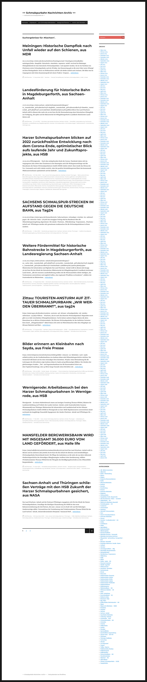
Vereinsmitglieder (37, 285)
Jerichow (33, 283)
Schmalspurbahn (75, 77)
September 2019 (104, 146)
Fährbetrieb (34, 180)
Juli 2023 (102, 64)
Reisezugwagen (59, 185)
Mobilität (77, 516)
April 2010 (103, 349)
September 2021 (104, 104)
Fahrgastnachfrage (44, 180)
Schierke (79, 185)
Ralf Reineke (28, 77)
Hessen (102, 518)
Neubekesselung (46, 184)
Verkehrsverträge (67, 518)
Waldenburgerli (104, 650)
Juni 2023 (102, 66)
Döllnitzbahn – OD (105, 500)
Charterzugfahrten (70, 177)
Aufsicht (81, 231)
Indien (102, 522)
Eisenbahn (67, 178)
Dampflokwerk (59, 77)
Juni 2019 (102, 152)
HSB (46, 182)
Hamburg (103, 509)
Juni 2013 (102, 281)
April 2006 (103, 434)
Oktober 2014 (104, 252)
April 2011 (103, 327)
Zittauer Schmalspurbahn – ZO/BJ (109, 661)
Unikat (86, 77)
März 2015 (103, 243)
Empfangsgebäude (76, 178)
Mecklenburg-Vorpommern (49, 231)
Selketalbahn (38, 187)
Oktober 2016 (104, 209)
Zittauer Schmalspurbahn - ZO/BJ (58, 329)
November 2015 (104, 229)
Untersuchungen (34, 189)
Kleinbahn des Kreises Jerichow (50, 121)
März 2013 (103, 286)
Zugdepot (66, 331)
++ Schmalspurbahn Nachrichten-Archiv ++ (49, 12)
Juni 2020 (103, 130)
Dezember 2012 (104, 291)
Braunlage (37, 177)
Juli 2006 (102, 429)
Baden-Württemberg (106, 473)
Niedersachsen (104, 566)
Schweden (103, 622)
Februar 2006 (104, 438)
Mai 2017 (102, 197)
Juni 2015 (102, 238)
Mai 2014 (102, 261)
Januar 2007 (103, 418)
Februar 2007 (104, 416)
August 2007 (103, 406)
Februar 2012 (103, 309)
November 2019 (104, 143)
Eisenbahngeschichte (75, 371)
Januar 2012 (103, 311)
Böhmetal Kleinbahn (106, 482)
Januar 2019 (103, 161)
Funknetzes (86, 180)
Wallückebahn (104, 652)
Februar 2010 (103, 352)
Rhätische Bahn (104, 597)
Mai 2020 (102, 132)
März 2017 (103, 200)
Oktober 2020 (104, 123)
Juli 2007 (102, 408)
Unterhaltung (89, 123)
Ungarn (102, 645)
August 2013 (103, 277)
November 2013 (104, 272)
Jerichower (88, 121)
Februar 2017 (103, 202)
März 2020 (103, 136)
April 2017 (103, 198)
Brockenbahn (51, 177)
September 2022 (104, 82)
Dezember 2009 (104, 356)
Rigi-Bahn (103, 600)
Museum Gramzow (105, 563)
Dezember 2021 (104, 98)
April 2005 (103, 456)
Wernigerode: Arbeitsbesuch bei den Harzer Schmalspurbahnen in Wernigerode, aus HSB (57, 391)
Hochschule (41, 182)
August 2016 (103, 213)
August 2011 (103, 320)
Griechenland (104, 507)
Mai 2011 (102, 325)
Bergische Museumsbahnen (108, 479)
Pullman (44, 185)
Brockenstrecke (59, 177)
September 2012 (104, 297)
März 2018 (103, 179)
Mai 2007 (102, 411)
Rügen (102, 604)
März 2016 (103, 222)
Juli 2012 (102, 300)
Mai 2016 (102, 218)
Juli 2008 (102, 386)
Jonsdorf (90, 329)
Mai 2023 (102, 68)
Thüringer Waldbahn (106, 638)
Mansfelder (47, 468)
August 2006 (103, 427)
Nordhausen (65, 184)
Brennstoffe (43, 177)
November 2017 (104, 186)
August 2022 (103, 84)
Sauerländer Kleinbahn (106, 615)
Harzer (47, 420)
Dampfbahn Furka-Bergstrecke (108, 497)
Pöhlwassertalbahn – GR (107, 590)
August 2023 (103, 62)
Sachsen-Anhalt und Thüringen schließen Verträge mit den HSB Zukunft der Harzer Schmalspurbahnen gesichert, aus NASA (56, 489)
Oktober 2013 (103, 273)
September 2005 (104, 447)
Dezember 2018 (104, 163)
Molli (101, 557)
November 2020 (104, 121)
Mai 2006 (102, 433)
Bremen (102, 490)
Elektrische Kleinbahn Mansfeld (109, 502)
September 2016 (104, 211)
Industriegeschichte (28, 468)
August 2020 (103, 127)
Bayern (102, 475)
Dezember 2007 (104, 399)
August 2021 (103, 105)
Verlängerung (26, 125)
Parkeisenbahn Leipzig (106, 581)
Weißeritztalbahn (27, 374)
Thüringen (73, 175)
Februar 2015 (103, 245)
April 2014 (103, 263)
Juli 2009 (102, 365)
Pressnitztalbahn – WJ (106, 595)
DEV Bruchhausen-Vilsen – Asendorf (110, 498)
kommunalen (82, 182)
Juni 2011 (102, 323)
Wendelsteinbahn (105, 656)
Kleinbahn (25, 123)
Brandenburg (104, 488)
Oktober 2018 (104, 166)
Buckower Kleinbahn (106, 491)
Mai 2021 (102, 111)
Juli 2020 (102, 129)
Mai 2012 (102, 304)
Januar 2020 (103, 139)
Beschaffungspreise (27, 177)
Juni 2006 (103, 431)
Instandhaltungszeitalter (63, 182)
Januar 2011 (103, 332)
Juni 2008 (103, 388)
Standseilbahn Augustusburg (108, 633)
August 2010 (103, 341)
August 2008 (103, 384)
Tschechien (103, 640)
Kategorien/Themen (63, 22)
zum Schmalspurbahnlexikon (46, 22)
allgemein (103, 472)
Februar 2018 (103, 180)
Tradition (82, 283)
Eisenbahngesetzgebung (29, 233)
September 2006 (104, 425)
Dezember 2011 (104, 313)
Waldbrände (48, 189)
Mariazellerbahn (104, 552)
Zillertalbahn (103, 659)
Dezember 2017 (104, 184)
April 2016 (103, 220)
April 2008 (103, 391)
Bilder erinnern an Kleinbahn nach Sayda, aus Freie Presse (53, 346)
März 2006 (103, 436)
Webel (84, 420)
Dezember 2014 (104, 248)
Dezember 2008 (104, 377)
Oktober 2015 (104, 231)
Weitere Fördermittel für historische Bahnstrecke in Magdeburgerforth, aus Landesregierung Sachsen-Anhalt (57, 249)
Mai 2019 (102, 154)
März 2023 (103, 71)
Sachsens (67, 77)
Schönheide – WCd (105, 618)
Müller (39, 184)
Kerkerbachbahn (104, 529)
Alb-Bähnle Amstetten (106, 470)
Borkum (102, 484)
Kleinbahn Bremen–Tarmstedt (108, 534)
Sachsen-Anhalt (63, 121)
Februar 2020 (104, 138)
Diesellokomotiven (49, 178)
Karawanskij (55, 420)
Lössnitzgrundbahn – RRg (107, 549)
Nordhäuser (83, 516)
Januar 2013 (103, 290)
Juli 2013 (102, 279)
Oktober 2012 (104, 295)
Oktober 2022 (104, 80)
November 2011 (104, 315)
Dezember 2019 (104, 141)
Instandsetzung (80, 121)
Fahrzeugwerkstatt (77, 180)
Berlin (102, 481)
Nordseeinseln (104, 570)
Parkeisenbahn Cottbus (106, 577)
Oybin (32, 331)
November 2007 (104, 400)
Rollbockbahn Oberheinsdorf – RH (109, 602)
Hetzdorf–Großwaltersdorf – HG (109, 520)
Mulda (33, 373)
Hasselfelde (34, 182)
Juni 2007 (103, 409)
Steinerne (45, 187)
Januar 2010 (103, 354)
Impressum (33, 22)
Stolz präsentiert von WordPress (57, 674)
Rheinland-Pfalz (104, 599)
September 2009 (104, 361)
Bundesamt (87, 231)
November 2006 (104, 422)
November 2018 (104, 164)
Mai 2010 (102, 347)
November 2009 (104, 357)
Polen (101, 591)
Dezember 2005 (104, 441)
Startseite (25, 22)
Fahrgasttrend (54, 180)
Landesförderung (34, 123)
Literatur (102, 547)
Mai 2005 (102, 454)
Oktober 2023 (104, 59)
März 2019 (103, 157)
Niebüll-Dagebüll (105, 565)
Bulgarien (103, 493)
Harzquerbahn (26, 182)
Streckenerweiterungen (54, 187)
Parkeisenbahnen (105, 584)
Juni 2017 (102, 195)
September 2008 (104, 382)
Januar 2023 (103, 75)
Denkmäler (90, 282)
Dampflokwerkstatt (27, 178)
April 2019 (103, 155)
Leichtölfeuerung (27, 184)
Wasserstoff (56, 189)
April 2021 (103, 112)
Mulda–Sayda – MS (105, 561)
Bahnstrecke (83, 282)
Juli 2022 (102, 86)
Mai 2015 (102, 239)
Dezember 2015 (104, 227)
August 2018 (103, 170)
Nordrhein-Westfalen (106, 568)
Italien (102, 525)
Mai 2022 (102, 89)
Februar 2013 (103, 288)
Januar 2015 (103, 247)
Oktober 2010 (104, 338)
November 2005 (104, 443)
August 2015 (103, 234)
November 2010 (104, 336)
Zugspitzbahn (104, 663)
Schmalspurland (54, 331)
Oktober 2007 (104, 402)
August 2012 (103, 298)
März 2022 (103, 93)
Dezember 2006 (104, 420)
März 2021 (103, 114)
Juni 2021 (102, 109)
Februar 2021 (103, 116)
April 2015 (103, 241)
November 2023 (104, 57)
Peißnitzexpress (104, 586)
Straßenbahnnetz (39, 518)
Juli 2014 (102, 257)
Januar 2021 (103, 118)
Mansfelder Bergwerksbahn (49, 466)
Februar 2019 (104, 159)
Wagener (42, 189)
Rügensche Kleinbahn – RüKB (108, 606)
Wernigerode (63, 189)
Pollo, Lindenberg (105, 593)
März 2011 (103, 329)
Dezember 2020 (104, 120)
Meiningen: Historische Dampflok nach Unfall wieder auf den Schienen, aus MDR (57, 50)
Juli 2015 (102, 236)
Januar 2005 (103, 458)
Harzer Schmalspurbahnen (53, 175)
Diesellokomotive (39, 178)
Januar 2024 (103, 53)
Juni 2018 (102, 173)
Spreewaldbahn (104, 631)
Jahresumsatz (74, 182)
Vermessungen (81, 373)
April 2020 (103, 134)
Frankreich (103, 506)
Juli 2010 (102, 343)
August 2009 (103, 363)
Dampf (53, 77)
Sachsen (47, 77)
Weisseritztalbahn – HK (106, 654)
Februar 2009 (104, 374)
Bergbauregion (72, 466)
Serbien (102, 627)
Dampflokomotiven (81, 177)
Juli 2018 (102, 172)
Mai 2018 (102, 175)
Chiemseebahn (104, 495)
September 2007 (104, 404)
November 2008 (104, 379)
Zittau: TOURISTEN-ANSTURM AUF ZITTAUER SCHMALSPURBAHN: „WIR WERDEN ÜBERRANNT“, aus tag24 (57, 302)
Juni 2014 (102, 259)
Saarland (102, 609)
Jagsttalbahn (103, 527)
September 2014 (104, 254)
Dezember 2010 (104, 334)
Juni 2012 (102, 302)
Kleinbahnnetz (26, 373)
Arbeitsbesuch (80, 419)
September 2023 (104, 61)
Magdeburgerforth (44, 123)
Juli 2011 (102, 322)
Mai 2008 (102, 390)
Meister (35, 184)
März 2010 (103, 350)
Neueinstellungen (56, 184)
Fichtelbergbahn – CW (106, 504)
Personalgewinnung (79, 184)
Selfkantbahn (104, 625)
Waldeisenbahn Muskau (106, 649)
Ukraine (102, 641)
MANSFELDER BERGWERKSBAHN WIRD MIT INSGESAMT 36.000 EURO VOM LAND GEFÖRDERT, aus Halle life (58, 439)
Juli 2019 (102, 150)
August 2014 (103, 256)
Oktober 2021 (104, 102)
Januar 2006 (103, 440)
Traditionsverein (80, 123)
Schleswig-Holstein (105, 616)
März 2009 (103, 372)
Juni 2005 (103, 452)
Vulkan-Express (104, 647)
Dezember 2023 (104, 55)
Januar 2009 (103, 375)
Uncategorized (104, 643)
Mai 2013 (102, 282)
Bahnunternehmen (83, 175)
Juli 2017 (102, 193)
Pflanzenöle (38, 185)
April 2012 (103, 306)
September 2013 (104, 275)
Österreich (103, 574)
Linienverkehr (26, 331)
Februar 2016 (104, 223)
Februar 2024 (104, 52)
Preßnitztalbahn (40, 373)
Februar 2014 (103, 266)
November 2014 (104, 250)
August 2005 (103, 449)
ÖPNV (71, 184)
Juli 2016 (102, 214)
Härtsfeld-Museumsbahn (107, 511)
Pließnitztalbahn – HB (106, 588)
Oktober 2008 (104, 381)
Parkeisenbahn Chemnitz (107, 575)
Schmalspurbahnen (28, 187)
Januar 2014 (103, 268)
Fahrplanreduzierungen (65, 180)
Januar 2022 (103, 96)
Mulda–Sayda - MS (47, 371)
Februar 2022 (104, 95)
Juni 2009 (103, 366)
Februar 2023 (104, 73)
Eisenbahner (84, 329)
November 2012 (104, 293)
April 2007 (103, 413)
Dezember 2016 (104, 205)
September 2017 (104, 189)
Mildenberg (103, 556)
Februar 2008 (104, 395)
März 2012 (103, 307)
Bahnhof (76, 282)
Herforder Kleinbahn (106, 516)
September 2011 (104, 318)
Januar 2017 (103, 204)
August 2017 (103, 191)
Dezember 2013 (104, 270)
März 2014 (103, 264)
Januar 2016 (103, 225)
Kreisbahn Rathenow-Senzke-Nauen (110, 543)
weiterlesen (75, 73)
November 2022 (104, 79)
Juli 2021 (102, 107)
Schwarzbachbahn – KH (107, 620)
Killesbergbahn (104, 531)
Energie (84, 178)
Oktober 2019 (104, 145)
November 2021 (104, 100)
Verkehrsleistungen (56, 518)
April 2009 (103, 370)
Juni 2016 (102, 216)
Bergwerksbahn (81, 466)
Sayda (57, 373)
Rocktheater (68, 185)
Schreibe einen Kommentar (51, 285)
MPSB (102, 559)
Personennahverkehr (28, 185)
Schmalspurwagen (70, 123)
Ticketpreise (88, 187)
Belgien (102, 477)
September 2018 (104, 168)
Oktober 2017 (104, 188)
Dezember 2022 (104, 77)
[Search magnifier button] (123, 37)
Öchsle (102, 572)
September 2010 (104, 340)
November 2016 (104, 207)
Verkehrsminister (71, 468)
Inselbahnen (103, 523)
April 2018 (103, 177)
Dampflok (72, 121)
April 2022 (103, 91)
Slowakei (102, 629)
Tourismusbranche (75, 283)
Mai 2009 (102, 368)
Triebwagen (25, 189)
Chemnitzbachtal (63, 371)
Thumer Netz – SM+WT (106, 634)
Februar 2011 (103, 331)
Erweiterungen (26, 180)
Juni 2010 (102, 345)
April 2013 (103, 284)
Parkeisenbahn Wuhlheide (107, 582)
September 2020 (104, 125)
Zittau (61, 331)
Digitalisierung (59, 178)
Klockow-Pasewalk (105, 541)
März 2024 (103, 50)
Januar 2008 (103, 397)
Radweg (47, 373)
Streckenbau (73, 373)
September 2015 (104, 232)
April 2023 (103, 70)
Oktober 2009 (104, 359)
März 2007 (103, 415)
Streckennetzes (74, 187)
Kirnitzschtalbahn (105, 532)
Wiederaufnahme (27, 422)
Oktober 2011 (103, 316)
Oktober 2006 (104, 424)
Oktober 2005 (104, 445)
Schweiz (102, 624)
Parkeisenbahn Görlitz (106, 579)
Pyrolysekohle (51, 185)
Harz (43, 175)
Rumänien (103, 608)
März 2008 (103, 393)
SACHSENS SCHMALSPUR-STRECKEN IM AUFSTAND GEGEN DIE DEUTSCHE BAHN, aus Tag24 (58, 206)
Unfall (82, 77)
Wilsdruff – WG (104, 658)
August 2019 (103, 148)
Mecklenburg (41, 233)
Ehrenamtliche (26, 283)
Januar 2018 (103, 182)
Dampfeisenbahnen (74, 329)
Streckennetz (65, 187)
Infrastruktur (51, 182)
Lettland (102, 545)
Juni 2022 (103, 87)
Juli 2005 (102, 450)
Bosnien (102, 486)
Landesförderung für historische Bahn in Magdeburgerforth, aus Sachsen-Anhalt (56, 94)
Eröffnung (84, 371)
